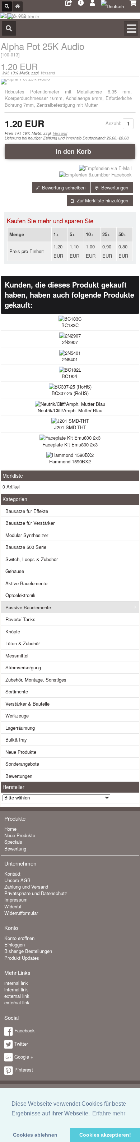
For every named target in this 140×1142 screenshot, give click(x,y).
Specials (13, 841)
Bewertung (15, 848)
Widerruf (13, 906)
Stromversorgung (23, 667)
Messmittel (16, 655)
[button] (70, 151)
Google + (23, 1056)
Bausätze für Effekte (26, 511)
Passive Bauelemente (28, 607)
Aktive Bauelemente (26, 583)
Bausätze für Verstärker (30, 522)
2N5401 (70, 359)
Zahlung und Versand (26, 886)
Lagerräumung (20, 727)
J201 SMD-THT (70, 427)
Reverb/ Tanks (20, 619)
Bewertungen (18, 775)
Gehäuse (14, 571)
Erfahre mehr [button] (108, 1113)
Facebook (24, 1030)
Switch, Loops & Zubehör (31, 559)
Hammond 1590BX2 (70, 461)
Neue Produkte (20, 751)
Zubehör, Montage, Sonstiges (35, 679)
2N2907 (70, 342)
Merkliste (13, 475)
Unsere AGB (17, 880)
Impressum (16, 899)
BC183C (70, 325)
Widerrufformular (21, 912)
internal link (16, 983)
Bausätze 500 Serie (25, 547)
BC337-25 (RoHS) (70, 393)
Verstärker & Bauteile (27, 703)
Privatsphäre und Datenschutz (35, 893)
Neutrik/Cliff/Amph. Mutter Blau (70, 410)
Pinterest (23, 1069)
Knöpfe (12, 631)
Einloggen (14, 944)
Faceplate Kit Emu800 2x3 (70, 444)
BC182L (70, 376)
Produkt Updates (21, 957)
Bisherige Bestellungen (28, 951)
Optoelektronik (20, 595)
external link (16, 995)
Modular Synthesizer (26, 535)
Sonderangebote (22, 763)
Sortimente (16, 691)
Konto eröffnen (19, 938)
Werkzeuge (17, 715)
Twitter (21, 1043)
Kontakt (12, 873)
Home (10, 828)
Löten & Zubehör (22, 643)
